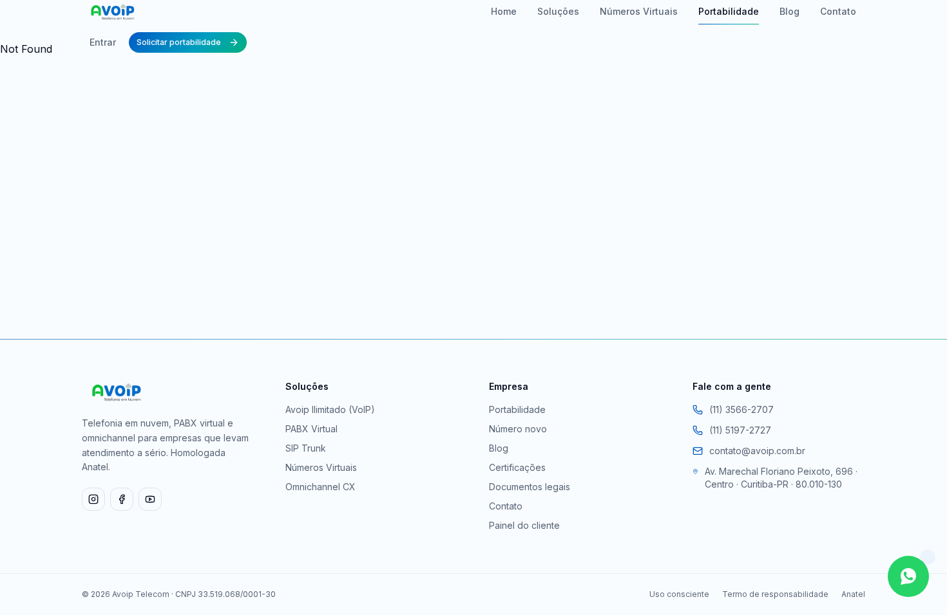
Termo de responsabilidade (775, 594)
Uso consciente (679, 594)
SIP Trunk (305, 448)
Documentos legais (529, 486)
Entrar (103, 42)
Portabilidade (728, 11)
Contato (838, 11)
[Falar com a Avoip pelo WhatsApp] (908, 576)
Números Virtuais (639, 11)
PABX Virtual (311, 428)
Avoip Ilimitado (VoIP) (330, 409)
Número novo (518, 428)
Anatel (853, 594)
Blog (789, 11)
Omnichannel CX (320, 486)
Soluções (558, 11)
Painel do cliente (524, 525)
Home (504, 11)
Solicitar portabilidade (179, 42)
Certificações (517, 467)
